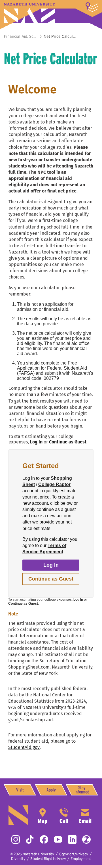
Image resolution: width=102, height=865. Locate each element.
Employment (81, 858)
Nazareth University (29, 13)
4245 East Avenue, (42, 815)
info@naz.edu (85, 815)
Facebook (44, 839)
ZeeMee (86, 839)
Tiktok (30, 839)
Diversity (18, 858)
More (92, 7)
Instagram (15, 839)
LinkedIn (72, 839)
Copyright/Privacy (73, 854)
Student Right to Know (48, 858)
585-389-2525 (63, 815)
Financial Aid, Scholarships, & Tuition (21, 36)
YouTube (58, 839)
